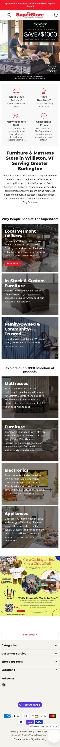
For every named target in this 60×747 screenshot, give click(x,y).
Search (13, 731)
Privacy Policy (25, 731)
